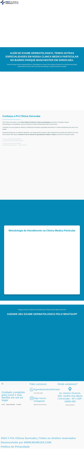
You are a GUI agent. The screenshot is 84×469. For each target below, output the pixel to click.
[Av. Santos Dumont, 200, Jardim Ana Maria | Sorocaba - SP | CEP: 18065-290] (70, 389)
